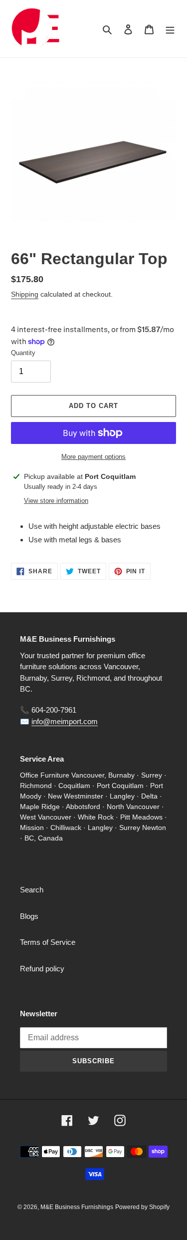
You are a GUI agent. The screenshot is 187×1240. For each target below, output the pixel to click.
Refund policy (42, 968)
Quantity (23, 353)
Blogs (29, 916)
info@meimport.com (64, 721)
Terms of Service (47, 942)
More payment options (93, 456)
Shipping (24, 294)
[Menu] (170, 28)
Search (31, 889)
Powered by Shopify (142, 1207)
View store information (56, 500)
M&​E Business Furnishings (76, 1207)
